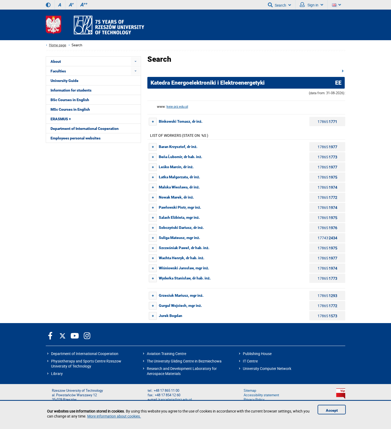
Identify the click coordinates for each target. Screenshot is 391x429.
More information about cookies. (114, 416)
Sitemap (250, 390)
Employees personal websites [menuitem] (76, 138)
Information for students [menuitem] (71, 90)
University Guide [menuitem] (64, 81)
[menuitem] (135, 61)
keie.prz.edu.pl (177, 106)
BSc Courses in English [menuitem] (70, 100)
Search (280, 5)
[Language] (336, 5)
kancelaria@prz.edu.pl (175, 399)
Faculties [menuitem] (58, 71)
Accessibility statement (261, 395)
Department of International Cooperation (84, 353)
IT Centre (250, 361)
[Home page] (95, 24)
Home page (57, 45)
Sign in (312, 4)
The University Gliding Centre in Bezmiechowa (184, 361)
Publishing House (257, 353)
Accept (332, 410)
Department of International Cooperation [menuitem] (85, 128)
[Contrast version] (48, 5)
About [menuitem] (56, 61)
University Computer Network (267, 368)
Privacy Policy (254, 399)
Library (57, 373)
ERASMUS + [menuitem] (61, 119)
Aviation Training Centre (166, 353)
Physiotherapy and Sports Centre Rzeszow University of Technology (86, 363)
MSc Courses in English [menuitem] (70, 109)
